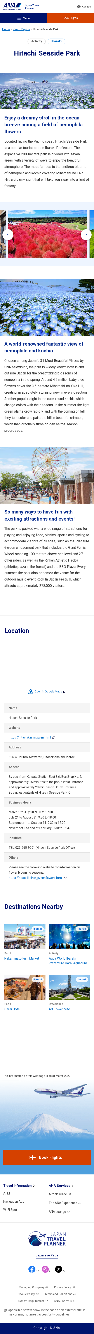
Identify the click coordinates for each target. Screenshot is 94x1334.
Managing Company (31, 1287)
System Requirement (31, 1300)
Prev (7, 234)
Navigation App (13, 1201)
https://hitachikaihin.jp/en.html (30, 737)
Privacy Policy (62, 1287)
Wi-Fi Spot (10, 1209)
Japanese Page (47, 1255)
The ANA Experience (63, 1203)
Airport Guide (58, 1194)
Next (86, 234)
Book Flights (50, 1157)
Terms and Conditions (58, 1294)
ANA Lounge (57, 1211)
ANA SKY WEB (63, 1300)
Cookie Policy (26, 1294)
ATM (6, 1193)
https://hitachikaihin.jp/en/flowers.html (36, 878)
